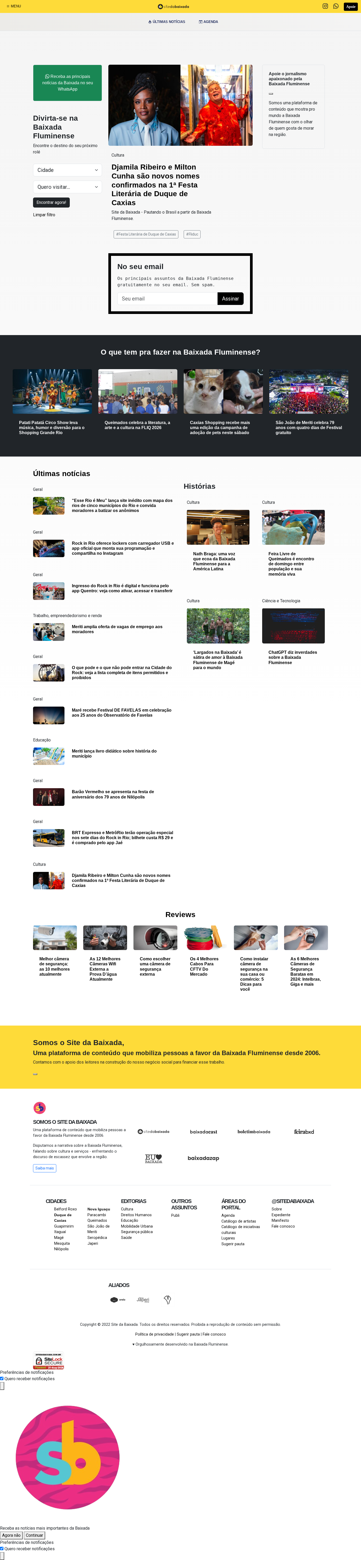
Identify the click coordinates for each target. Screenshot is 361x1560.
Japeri (92, 1243)
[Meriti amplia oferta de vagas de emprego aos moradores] (48, 631)
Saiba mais (44, 1168)
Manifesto (280, 1220)
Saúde (126, 1237)
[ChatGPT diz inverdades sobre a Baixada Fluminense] (293, 625)
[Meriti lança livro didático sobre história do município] (48, 755)
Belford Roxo (65, 1209)
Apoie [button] (350, 7)
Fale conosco (283, 1226)
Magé (59, 1237)
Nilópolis (61, 1249)
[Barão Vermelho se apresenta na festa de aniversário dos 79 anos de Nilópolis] (48, 796)
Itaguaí (60, 1232)
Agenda (210, 22)
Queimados (97, 1220)
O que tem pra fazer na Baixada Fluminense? (180, 352)
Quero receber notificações (29, 1378)
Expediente (281, 1215)
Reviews (180, 914)
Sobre (277, 1209)
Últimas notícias (168, 22)
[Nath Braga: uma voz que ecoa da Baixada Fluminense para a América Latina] (218, 526)
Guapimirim (64, 1226)
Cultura (127, 1209)
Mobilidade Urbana (137, 1226)
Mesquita (62, 1243)
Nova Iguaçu (98, 1209)
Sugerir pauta (232, 1244)
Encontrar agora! (51, 202)
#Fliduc (192, 234)
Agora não (11, 1535)
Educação (129, 1220)
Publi (175, 1215)
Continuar (34, 1535)
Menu (15, 6)
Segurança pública (137, 1232)
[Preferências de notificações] (2, 1386)
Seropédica (97, 1237)
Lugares (228, 1238)
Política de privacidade (154, 1334)
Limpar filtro (44, 214)
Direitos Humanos (136, 1215)
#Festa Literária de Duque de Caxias (146, 234)
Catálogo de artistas (238, 1221)
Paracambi (96, 1215)
